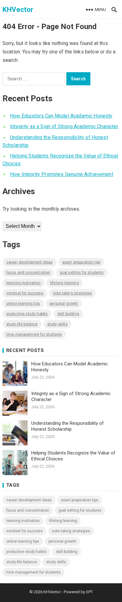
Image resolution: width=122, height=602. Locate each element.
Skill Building (68, 314)
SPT (89, 591)
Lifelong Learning (64, 283)
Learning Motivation (23, 283)
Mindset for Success (24, 293)
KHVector (18, 9)
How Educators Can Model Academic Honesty (61, 116)
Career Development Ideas (29, 262)
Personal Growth (63, 303)
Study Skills (57, 324)
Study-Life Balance (22, 324)
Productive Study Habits (27, 314)
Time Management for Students (34, 334)
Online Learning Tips (23, 303)
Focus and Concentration (28, 272)
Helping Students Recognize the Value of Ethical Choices (73, 456)
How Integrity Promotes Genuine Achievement (61, 174)
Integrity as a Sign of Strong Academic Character (64, 126)
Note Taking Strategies (72, 293)
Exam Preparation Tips (81, 262)
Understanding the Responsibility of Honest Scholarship (67, 426)
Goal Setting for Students (82, 272)
